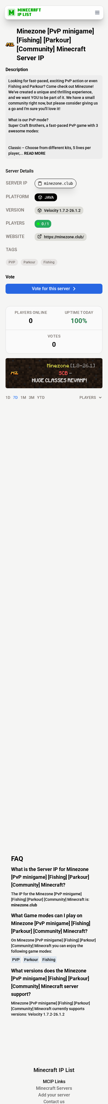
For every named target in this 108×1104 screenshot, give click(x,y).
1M (23, 397)
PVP (12, 262)
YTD (41, 397)
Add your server (54, 1095)
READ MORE (34, 153)
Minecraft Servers (54, 1088)
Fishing (49, 262)
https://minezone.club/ (64, 237)
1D (8, 397)
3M (31, 397)
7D (15, 397)
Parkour (29, 262)
